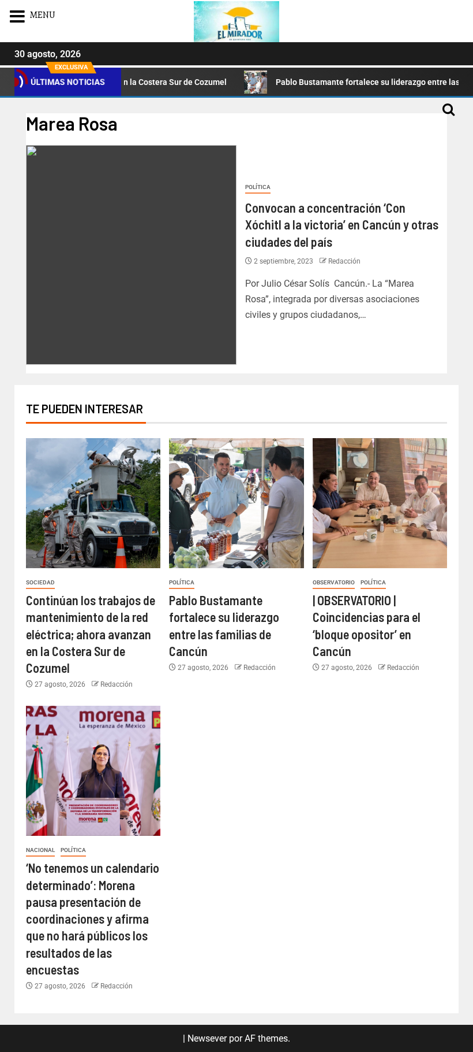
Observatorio (334, 582)
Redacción (344, 261)
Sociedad (40, 582)
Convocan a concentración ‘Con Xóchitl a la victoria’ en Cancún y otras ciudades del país (341, 224)
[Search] (448, 115)
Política (258, 187)
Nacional (40, 850)
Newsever (207, 1038)
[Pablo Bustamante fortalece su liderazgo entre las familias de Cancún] (236, 503)
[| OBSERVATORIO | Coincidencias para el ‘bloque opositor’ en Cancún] (380, 503)
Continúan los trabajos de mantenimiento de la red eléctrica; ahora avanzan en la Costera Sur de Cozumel (90, 633)
